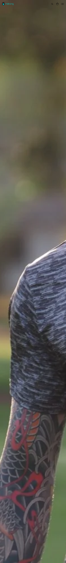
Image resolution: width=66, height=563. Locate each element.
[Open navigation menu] (62, 4)
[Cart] (57, 4)
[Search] (52, 4)
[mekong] (8, 3)
